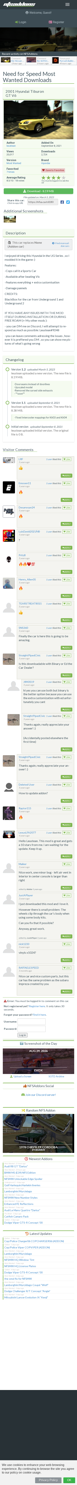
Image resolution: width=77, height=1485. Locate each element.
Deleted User (26, 784)
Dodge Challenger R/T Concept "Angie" (27, 1291)
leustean (11, 145)
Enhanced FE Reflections (18, 1203)
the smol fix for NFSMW (18, 1278)
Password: (10, 1028)
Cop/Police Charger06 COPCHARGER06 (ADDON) (34, 1241)
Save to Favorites (55, 170)
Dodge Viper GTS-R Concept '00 (23, 1222)
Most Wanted (14, 163)
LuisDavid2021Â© (29, 531)
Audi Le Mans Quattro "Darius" (22, 1210)
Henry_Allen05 (27, 579)
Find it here (39, 1014)
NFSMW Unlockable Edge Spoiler (23, 1178)
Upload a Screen (22, 1076)
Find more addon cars (62, 245)
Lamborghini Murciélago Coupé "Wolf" (26, 1285)
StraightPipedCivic (30, 655)
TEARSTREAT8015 (30, 603)
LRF (21, 459)
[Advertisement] (38, 1347)
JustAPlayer (26, 895)
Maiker (23, 864)
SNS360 (23, 627)
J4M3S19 (28, 681)
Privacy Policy (48, 1480)
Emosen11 (25, 483)
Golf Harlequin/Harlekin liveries (22, 1185)
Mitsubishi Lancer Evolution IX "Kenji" (26, 1297)
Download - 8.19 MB (40, 191)
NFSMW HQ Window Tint (19, 1259)
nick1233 (24, 944)
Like (67, 459)
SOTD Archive (56, 1076)
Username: (10, 1021)
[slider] (53, 178)
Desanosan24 (27, 507)
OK (69, 1480)
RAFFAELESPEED (29, 967)
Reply (67, 475)
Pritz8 (22, 555)
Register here (37, 1006)
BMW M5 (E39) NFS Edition (20, 1172)
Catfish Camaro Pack (16, 1216)
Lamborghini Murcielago (18, 1191)
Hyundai (45, 163)
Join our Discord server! (40, 1094)
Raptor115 (25, 808)
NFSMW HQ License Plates (20, 1266)
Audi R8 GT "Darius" (16, 1166)
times (10, 172)
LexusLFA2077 (27, 832)
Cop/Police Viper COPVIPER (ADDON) (27, 1247)
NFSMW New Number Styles (21, 1197)
